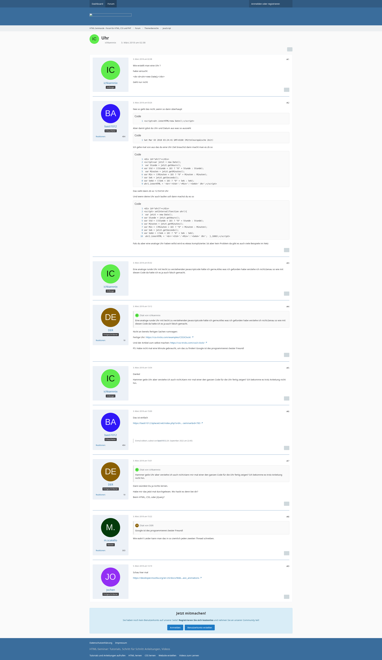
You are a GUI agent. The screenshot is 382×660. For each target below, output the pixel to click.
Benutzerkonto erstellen (199, 627)
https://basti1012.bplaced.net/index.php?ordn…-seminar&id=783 (166, 423)
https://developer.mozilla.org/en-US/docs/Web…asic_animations (166, 577)
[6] (139, 174)
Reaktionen (100, 136)
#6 (287, 411)
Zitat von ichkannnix (150, 315)
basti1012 (162, 440)
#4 (287, 306)
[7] (139, 177)
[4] (139, 168)
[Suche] (287, 3)
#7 (287, 460)
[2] (139, 162)
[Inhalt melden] (286, 90)
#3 (287, 262)
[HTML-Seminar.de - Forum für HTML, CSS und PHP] (191, 16)
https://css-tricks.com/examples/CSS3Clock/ (168, 337)
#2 (287, 102)
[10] (139, 236)
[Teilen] (289, 49)
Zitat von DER (146, 525)
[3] (139, 165)
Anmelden (175, 627)
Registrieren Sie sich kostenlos (196, 620)
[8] (139, 180)
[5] (139, 171)
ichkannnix (110, 42)
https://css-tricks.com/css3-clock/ (187, 342)
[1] (139, 121)
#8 (287, 516)
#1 (287, 59)
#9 (287, 566)
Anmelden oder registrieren (265, 3)
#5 (287, 367)
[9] (139, 183)
